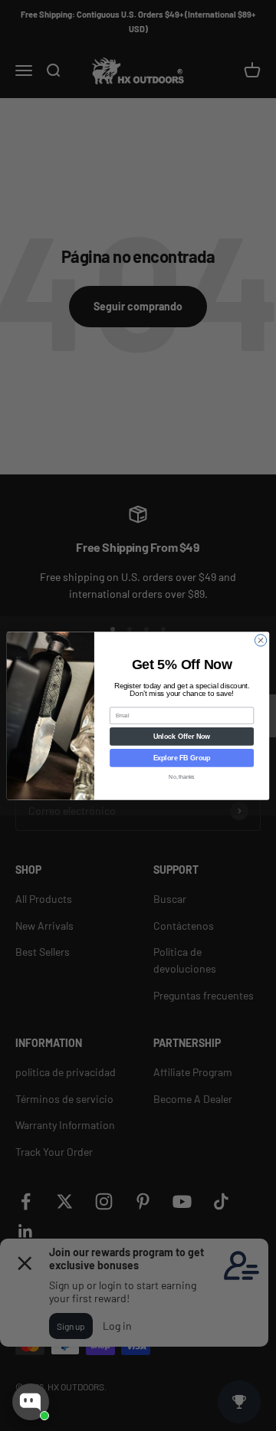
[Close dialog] (260, 639)
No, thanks (181, 776)
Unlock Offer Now (181, 736)
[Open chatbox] (30, 1401)
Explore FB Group (182, 758)
